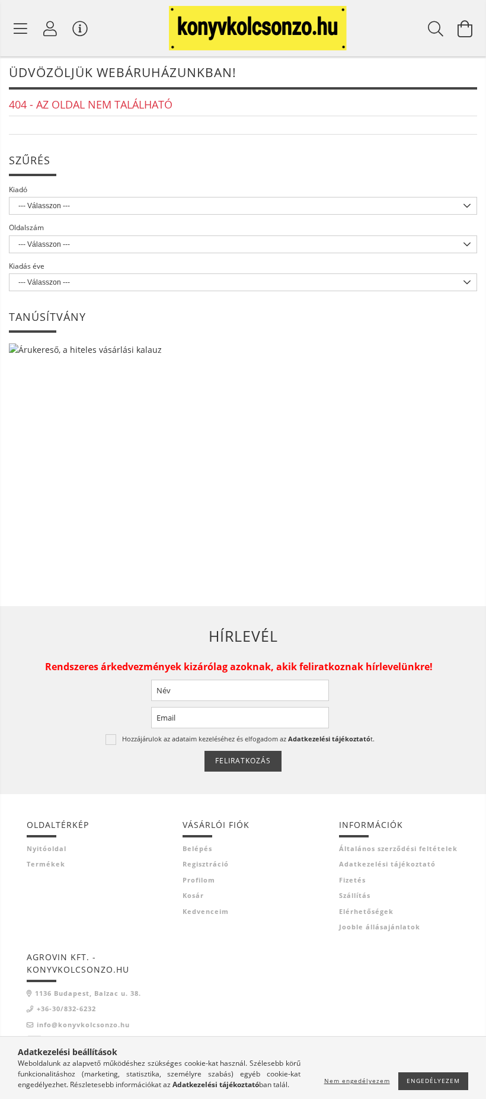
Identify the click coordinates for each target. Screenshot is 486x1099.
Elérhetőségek (366, 911)
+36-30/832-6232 (66, 1008)
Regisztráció (206, 863)
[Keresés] (435, 28)
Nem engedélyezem (357, 1080)
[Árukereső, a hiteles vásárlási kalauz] (85, 348)
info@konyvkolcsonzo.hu (83, 1024)
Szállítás (354, 895)
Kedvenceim (206, 911)
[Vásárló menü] (80, 28)
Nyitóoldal (46, 848)
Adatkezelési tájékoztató (387, 863)
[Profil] (50, 28)
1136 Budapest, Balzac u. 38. (88, 993)
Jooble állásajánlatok (379, 926)
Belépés (197, 848)
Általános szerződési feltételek (398, 848)
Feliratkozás (243, 761)
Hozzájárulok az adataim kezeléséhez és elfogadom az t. (248, 738)
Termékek (46, 863)
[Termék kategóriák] (21, 28)
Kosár (193, 895)
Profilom (199, 879)
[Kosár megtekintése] (465, 28)
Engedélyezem (433, 1080)
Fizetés (352, 879)
